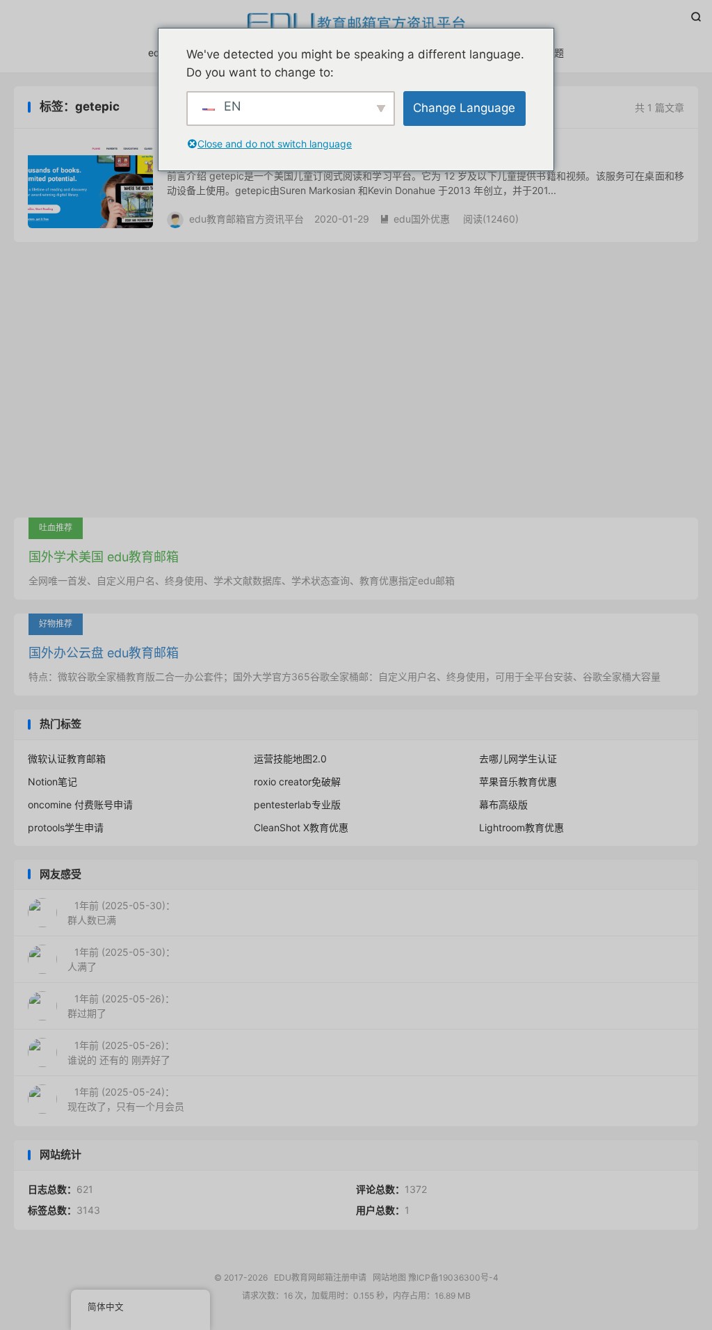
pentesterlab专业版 (297, 804)
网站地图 (389, 1277)
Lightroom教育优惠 (521, 827)
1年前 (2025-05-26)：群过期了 (121, 1006)
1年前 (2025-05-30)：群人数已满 (121, 912)
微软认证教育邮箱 (67, 758)
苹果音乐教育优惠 (518, 781)
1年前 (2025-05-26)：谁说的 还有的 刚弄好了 (121, 1052)
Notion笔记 (52, 781)
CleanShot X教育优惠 (301, 827)
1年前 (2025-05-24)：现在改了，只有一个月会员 (125, 1099)
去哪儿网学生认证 (518, 758)
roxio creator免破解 (297, 781)
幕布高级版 (503, 804)
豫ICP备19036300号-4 (453, 1277)
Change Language (464, 108)
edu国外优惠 (415, 219)
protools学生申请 (66, 827)
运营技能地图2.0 (290, 758)
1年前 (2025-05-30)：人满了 (121, 959)
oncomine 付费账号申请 (80, 804)
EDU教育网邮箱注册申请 (356, 21)
